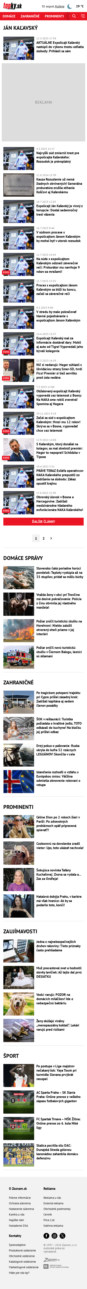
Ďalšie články (43, 521)
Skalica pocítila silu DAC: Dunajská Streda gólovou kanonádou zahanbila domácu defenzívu (57, 1151)
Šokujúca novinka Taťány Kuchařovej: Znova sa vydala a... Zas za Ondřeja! (58, 874)
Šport (11, 1055)
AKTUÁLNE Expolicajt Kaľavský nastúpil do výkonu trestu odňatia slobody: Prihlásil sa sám (60, 46)
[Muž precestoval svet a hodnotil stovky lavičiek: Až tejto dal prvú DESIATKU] (18, 977)
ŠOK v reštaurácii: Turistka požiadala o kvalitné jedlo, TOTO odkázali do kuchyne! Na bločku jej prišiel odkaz (59, 725)
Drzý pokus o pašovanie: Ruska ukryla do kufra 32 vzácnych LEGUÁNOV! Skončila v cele (57, 750)
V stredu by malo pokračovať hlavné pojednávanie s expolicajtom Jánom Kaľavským (58, 316)
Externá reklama (53, 1203)
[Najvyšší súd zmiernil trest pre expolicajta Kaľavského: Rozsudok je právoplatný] (18, 158)
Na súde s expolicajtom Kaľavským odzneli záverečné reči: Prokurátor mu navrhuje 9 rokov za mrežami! (58, 265)
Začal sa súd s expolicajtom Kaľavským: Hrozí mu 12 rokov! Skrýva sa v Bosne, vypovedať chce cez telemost (58, 424)
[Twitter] (62, 1236)
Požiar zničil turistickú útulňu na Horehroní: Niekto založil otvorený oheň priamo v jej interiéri (59, 627)
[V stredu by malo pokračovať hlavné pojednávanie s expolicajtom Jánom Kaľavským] (18, 317)
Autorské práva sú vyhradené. (54, 1249)
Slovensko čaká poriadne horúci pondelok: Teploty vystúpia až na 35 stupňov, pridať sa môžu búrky (59, 572)
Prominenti (54, 16)
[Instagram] (54, 1236)
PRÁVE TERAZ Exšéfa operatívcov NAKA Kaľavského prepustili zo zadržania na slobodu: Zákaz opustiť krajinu (59, 477)
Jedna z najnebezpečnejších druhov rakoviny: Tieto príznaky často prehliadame (58, 946)
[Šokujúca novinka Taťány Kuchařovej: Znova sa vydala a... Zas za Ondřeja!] (18, 879)
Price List (49, 1220)
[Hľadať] (74, 16)
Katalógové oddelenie (22, 1262)
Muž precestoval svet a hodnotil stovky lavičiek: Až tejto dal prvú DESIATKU (59, 972)
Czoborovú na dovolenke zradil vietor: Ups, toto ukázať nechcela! (59, 845)
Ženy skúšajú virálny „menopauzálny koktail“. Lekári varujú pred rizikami (57, 1025)
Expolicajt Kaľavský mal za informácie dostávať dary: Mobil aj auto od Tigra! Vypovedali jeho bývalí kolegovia (59, 344)
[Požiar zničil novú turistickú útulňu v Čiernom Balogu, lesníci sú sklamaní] (18, 657)
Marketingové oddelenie (24, 1267)
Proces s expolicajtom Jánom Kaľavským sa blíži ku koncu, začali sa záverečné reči (56, 289)
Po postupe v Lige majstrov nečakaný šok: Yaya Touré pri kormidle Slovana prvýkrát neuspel (56, 1072)
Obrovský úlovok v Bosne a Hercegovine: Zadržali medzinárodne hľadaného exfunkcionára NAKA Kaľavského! (59, 503)
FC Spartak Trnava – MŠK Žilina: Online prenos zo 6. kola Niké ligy (58, 1123)
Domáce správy (23, 558)
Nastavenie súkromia (21, 1209)
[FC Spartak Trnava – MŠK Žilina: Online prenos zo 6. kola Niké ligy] (18, 1128)
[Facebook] (46, 1236)
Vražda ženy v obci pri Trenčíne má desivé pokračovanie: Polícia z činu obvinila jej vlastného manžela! (58, 601)
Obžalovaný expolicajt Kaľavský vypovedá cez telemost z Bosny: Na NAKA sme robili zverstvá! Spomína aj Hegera (59, 397)
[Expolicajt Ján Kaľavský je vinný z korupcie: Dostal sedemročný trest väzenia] (18, 211)
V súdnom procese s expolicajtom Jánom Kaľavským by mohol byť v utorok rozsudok (58, 236)
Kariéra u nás (16, 1214)
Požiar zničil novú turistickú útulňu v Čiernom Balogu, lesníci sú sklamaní (59, 652)
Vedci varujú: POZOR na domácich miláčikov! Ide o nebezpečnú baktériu (54, 999)
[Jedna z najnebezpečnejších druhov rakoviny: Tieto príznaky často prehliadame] (18, 951)
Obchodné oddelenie (22, 1256)
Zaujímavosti (20, 931)
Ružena (59, 6)
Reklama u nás (52, 1198)
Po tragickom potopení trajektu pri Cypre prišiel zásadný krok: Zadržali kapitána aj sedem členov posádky (58, 699)
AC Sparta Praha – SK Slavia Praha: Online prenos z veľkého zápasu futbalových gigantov (58, 1096)
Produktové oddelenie (22, 1250)
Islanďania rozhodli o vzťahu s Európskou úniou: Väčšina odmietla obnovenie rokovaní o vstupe (58, 778)
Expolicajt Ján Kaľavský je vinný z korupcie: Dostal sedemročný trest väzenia (59, 210)
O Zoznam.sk (18, 1188)
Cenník (48, 1214)
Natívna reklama (53, 1226)
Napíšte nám (16, 1220)
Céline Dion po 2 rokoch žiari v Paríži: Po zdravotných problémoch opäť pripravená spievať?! (58, 823)
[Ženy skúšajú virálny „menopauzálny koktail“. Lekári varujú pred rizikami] (18, 1030)
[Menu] (82, 16)
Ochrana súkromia (20, 1203)
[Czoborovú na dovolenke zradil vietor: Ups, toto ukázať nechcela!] (18, 853)
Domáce (9, 16)
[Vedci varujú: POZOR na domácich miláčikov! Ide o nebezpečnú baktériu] (18, 1004)
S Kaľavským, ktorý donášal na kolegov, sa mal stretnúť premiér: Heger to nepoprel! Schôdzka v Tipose (59, 450)
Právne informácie (20, 1198)
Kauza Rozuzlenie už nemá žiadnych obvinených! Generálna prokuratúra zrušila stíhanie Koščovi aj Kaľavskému (59, 185)
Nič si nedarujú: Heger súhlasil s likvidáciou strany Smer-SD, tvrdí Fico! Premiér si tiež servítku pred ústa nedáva (59, 371)
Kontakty (15, 1236)
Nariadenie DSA (18, 1226)
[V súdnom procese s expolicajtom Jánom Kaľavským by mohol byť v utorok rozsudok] (18, 238)
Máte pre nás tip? (19, 1273)
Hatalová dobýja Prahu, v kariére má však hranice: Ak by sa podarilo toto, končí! (59, 900)
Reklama (49, 1188)
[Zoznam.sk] (52, 1261)
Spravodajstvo (17, 1245)
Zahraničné (30, 16)
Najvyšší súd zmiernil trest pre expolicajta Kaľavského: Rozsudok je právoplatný (57, 157)
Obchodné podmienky (57, 1209)
